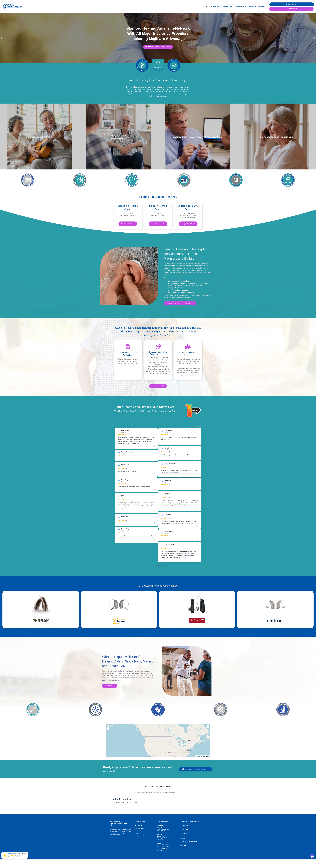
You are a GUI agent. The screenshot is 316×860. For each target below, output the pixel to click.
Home (206, 6)
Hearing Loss (215, 6)
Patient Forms (185, 829)
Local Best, (174, 89)
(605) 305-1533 (161, 839)
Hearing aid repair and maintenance (180, 292)
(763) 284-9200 (161, 850)
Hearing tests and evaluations (178, 281)
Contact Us (184, 833)
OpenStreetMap (200, 756)
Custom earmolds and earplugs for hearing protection (187, 283)
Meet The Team (227, 6)
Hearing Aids (240, 6)
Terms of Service (193, 841)
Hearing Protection (140, 828)
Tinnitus (137, 833)
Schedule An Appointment (189, 821)
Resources (261, 6)
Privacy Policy (184, 841)
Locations (251, 6)
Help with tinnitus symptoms (178, 290)
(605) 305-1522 (161, 831)
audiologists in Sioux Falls (157, 335)
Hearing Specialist (140, 836)
